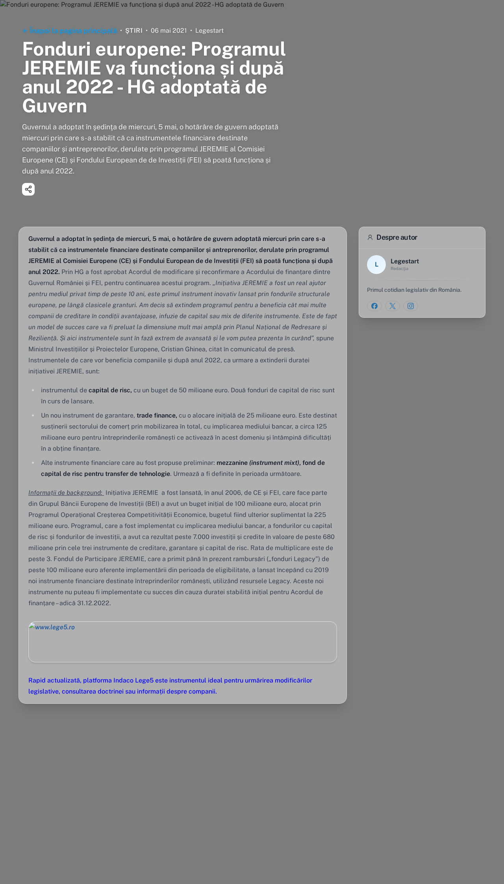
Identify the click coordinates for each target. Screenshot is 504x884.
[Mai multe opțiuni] (28, 189)
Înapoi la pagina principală (73, 30)
